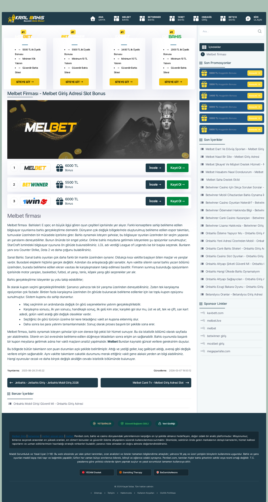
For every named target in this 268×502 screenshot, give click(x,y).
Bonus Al (253, 73)
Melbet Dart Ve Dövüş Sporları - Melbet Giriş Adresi (235, 149)
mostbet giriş (215, 343)
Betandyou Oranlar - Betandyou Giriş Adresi (234, 294)
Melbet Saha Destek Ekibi (223, 179)
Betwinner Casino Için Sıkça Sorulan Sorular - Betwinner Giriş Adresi (235, 187)
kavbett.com (215, 313)
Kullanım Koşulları (145, 493)
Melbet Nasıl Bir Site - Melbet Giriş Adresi (232, 156)
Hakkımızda (126, 493)
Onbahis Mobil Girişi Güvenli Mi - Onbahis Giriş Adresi (48, 403)
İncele (153, 168)
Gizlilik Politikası (168, 493)
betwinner (34, 436)
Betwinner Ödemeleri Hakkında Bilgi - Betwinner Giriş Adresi (235, 210)
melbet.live (214, 320)
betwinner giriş (216, 336)
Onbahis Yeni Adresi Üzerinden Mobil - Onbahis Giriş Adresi (235, 241)
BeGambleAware (169, 472)
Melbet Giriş (19, 436)
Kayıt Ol (175, 168)
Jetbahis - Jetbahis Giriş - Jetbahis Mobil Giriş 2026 (47, 382)
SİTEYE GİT (23, 81)
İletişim (111, 493)
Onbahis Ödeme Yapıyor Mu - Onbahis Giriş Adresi (235, 233)
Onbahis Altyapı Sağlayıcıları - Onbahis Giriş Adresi (235, 279)
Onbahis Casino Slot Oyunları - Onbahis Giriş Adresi (235, 256)
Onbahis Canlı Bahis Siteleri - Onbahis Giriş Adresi (235, 248)
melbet (211, 328)
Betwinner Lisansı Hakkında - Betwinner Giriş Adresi (235, 225)
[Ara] (260, 31)
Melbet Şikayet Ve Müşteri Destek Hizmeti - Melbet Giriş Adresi (235, 164)
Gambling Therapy (132, 472)
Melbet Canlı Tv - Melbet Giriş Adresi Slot (158, 382)
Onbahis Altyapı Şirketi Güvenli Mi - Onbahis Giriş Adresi (235, 264)
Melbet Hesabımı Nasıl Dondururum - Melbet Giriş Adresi (235, 172)
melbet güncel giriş (53, 436)
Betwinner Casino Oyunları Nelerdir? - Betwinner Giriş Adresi (235, 202)
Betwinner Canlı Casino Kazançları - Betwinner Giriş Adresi (235, 218)
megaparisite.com (218, 351)
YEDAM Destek (93, 472)
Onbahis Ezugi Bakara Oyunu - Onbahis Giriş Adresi (235, 287)
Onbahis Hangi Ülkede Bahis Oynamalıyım (233, 271)
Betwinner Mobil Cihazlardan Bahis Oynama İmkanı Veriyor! (235, 195)
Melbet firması (216, 54)
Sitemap (98, 493)
